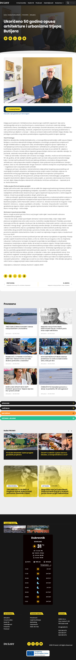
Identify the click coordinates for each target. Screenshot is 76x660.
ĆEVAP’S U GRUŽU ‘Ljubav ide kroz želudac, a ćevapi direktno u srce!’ (19, 454)
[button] (6, 38)
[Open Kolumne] (63, 3)
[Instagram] (33, 644)
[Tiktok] (37, 644)
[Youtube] (41, 644)
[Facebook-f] (29, 644)
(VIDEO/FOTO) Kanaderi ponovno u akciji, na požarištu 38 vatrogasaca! (54, 388)
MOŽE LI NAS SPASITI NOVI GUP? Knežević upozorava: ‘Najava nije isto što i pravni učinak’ (19, 389)
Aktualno (33, 15)
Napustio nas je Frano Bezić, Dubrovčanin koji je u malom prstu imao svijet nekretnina (54, 329)
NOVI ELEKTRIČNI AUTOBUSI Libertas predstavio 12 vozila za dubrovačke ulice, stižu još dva (54, 359)
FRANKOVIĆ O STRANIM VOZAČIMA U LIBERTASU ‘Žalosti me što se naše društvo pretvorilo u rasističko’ (19, 359)
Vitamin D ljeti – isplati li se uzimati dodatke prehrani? (54, 454)
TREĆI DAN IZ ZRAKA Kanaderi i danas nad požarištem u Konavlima (19, 328)
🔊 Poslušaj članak (13, 109)
